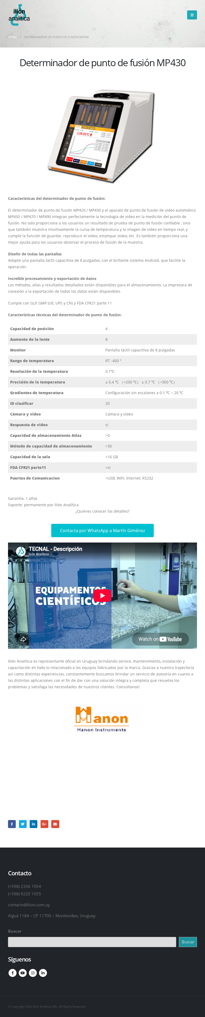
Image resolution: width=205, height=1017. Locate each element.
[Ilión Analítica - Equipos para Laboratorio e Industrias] (19, 15)
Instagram (33, 973)
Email (55, 824)
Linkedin (43, 973)
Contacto (102, 786)
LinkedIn (33, 824)
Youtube (23, 973)
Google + (44, 824)
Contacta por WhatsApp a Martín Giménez (102, 530)
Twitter (23, 824)
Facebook (12, 824)
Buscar (15, 931)
